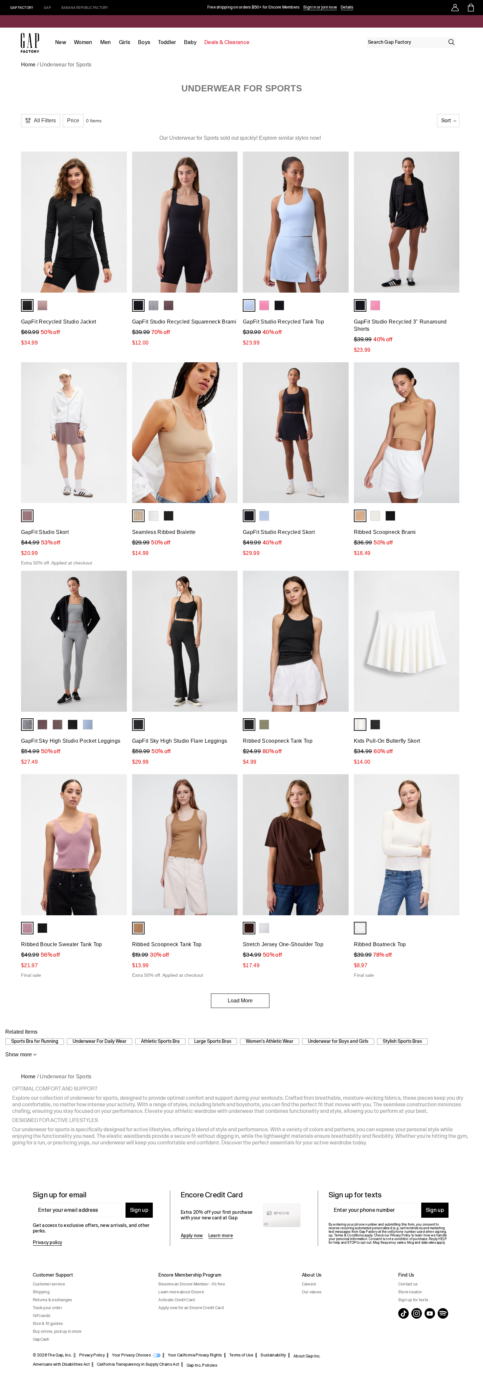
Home (28, 64)
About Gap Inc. (306, 1356)
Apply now (192, 1235)
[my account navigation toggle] (455, 7)
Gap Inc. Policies (202, 1365)
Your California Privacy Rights (195, 1355)
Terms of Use (241, 1355)
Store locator (410, 1292)
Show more (18, 1054)
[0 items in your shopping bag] (470, 7)
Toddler (167, 42)
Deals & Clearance (226, 42)
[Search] (451, 42)
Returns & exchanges (52, 1300)
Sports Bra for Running (34, 1041)
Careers (309, 1284)
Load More (240, 1000)
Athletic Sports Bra (160, 1041)
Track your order (47, 1308)
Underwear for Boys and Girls (338, 1041)
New (60, 42)
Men (105, 42)
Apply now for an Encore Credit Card (190, 1308)
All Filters (45, 120)
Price (73, 120)
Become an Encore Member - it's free (191, 1284)
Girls (124, 42)
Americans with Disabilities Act (61, 1364)
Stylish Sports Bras (402, 1041)
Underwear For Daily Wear (99, 1041)
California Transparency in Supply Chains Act (138, 1364)
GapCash (41, 1339)
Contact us (408, 1284)
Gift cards (41, 1315)
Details (347, 7)
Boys (144, 42)
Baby (190, 42)
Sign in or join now (320, 7)
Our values (311, 1292)
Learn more (220, 1235)
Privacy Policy (92, 1355)
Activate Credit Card (176, 1300)
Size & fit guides (48, 1323)
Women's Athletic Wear (269, 1041)
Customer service (49, 1284)
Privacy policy (47, 1242)
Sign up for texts (413, 1300)
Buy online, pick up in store (57, 1331)
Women (83, 42)
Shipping (41, 1292)
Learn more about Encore (181, 1292)
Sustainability (273, 1355)
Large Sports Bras (212, 1041)
